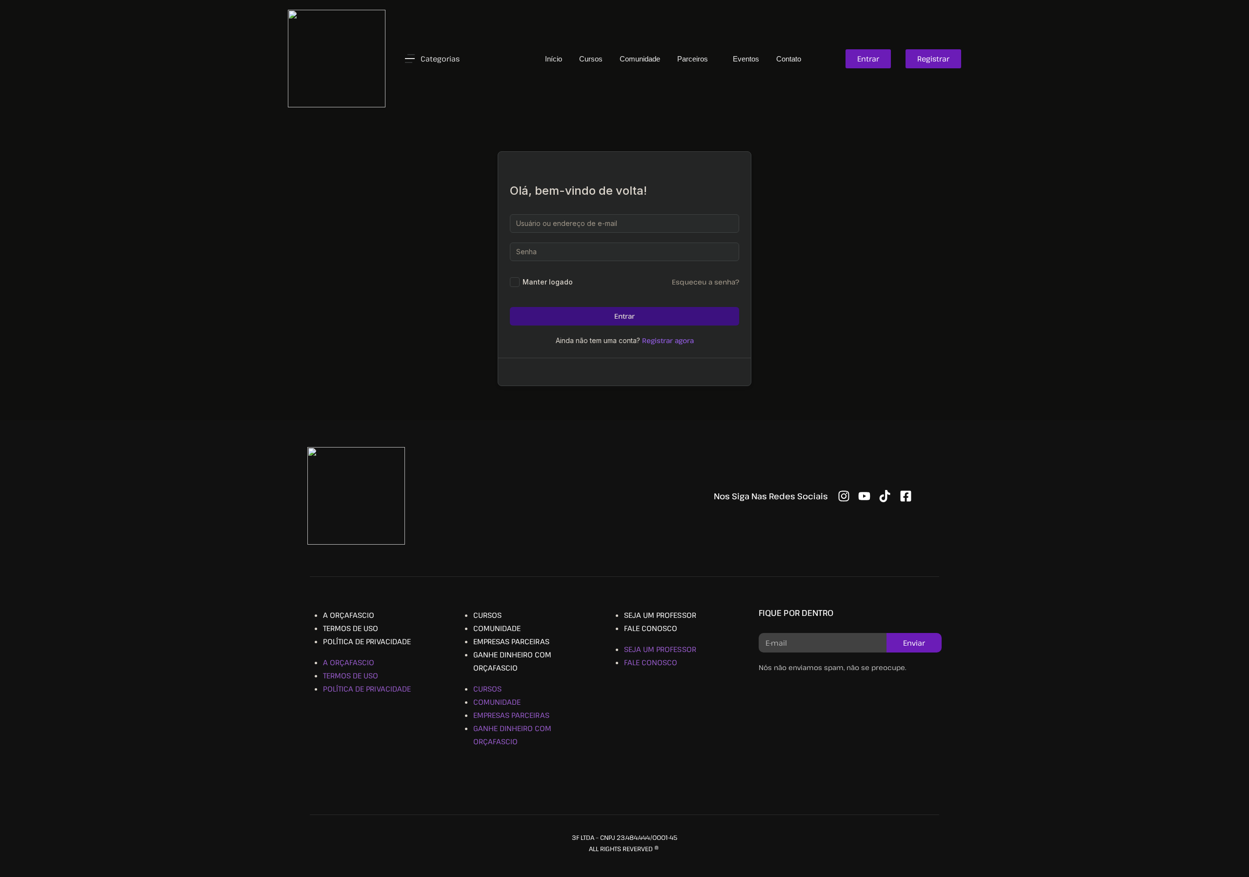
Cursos (591, 59)
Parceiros (693, 59)
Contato (788, 59)
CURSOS (487, 615)
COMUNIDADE (497, 628)
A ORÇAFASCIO (348, 615)
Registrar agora (668, 340)
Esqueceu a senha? (705, 281)
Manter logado (548, 282)
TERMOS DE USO (350, 628)
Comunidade (640, 59)
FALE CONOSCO (650, 628)
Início (553, 59)
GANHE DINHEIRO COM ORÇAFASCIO (512, 661)
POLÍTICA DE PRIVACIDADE (367, 641)
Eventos (746, 59)
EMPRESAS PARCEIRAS (511, 641)
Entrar (624, 316)
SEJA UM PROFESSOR (660, 615)
